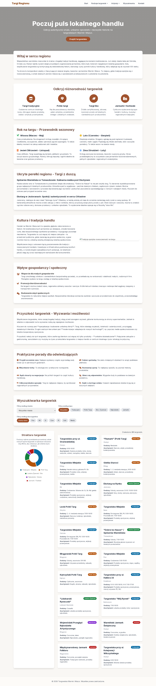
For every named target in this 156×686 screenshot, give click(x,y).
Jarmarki (126, 410)
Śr (45, 420)
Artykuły (114, 3)
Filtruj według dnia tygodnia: (27, 417)
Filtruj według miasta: (25, 406)
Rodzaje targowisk (98, 3)
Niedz (73, 420)
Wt (40, 420)
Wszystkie (63, 410)
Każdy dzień (23, 420)
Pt (58, 420)
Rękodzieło (115, 410)
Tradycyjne (76, 410)
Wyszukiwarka (129, 3)
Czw (52, 420)
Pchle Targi (88, 410)
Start (86, 3)
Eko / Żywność (101, 410)
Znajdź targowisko (78, 39)
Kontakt (141, 3)
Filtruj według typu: (65, 406)
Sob (64, 420)
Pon (33, 420)
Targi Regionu (20, 3)
